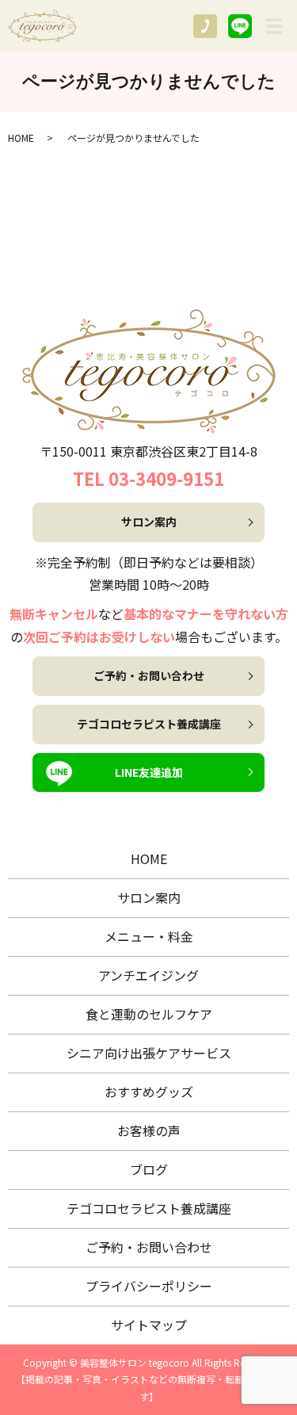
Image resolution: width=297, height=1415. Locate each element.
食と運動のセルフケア (149, 1013)
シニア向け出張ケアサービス (149, 1052)
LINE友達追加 (149, 772)
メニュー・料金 (149, 936)
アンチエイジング (148, 975)
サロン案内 (149, 522)
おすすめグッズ (149, 1091)
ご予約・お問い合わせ (148, 675)
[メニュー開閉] (274, 26)
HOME (21, 137)
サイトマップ (149, 1324)
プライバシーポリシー (149, 1285)
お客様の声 (149, 1130)
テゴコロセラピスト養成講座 (149, 724)
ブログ (149, 1169)
